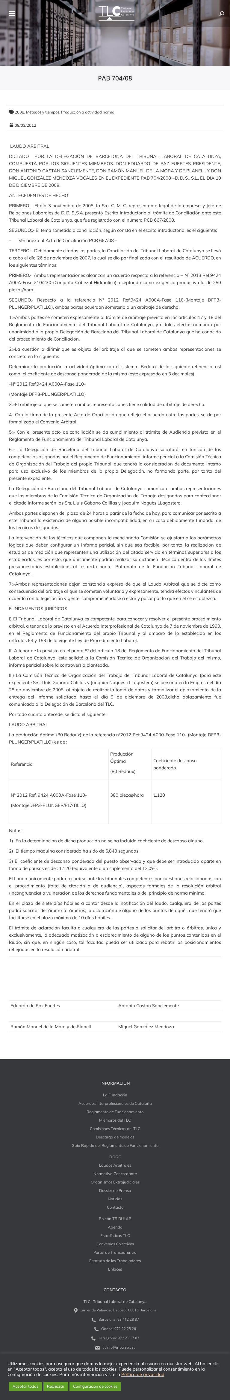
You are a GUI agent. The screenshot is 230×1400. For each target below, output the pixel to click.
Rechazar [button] (55, 1386)
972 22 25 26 (125, 1328)
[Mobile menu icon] (12, 14)
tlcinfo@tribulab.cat (118, 1347)
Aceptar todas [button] (25, 1386)
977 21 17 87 (128, 1338)
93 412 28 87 (128, 1319)
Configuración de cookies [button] (95, 1386)
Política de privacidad (142, 1374)
